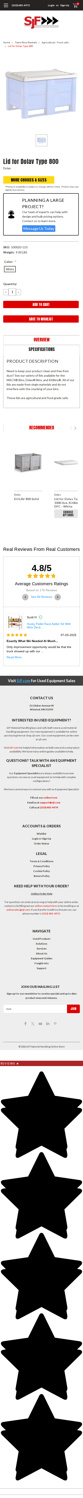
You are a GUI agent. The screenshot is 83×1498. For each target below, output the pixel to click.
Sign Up (64, 5)
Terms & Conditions (41, 861)
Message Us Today (38, 228)
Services (42, 948)
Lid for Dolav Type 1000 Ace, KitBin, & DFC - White (68, 502)
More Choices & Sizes (28, 180)
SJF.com (23, 680)
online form (50, 797)
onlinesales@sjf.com (18, 909)
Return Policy (42, 876)
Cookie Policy (41, 871)
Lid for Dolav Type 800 (20, 46)
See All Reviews (41, 596)
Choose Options (68, 513)
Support (41, 968)
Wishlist (41, 833)
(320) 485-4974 (49, 807)
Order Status (41, 843)
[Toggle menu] (6, 7)
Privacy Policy (41, 866)
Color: (10, 261)
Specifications (42, 349)
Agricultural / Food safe (55, 42)
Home (6, 42)
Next (75, 428)
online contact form (46, 905)
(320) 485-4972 (21, 5)
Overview (42, 339)
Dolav (7, 168)
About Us (41, 953)
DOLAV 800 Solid (26, 499)
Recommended (41, 427)
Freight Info (41, 963)
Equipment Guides (41, 958)
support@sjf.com (50, 802)
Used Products (41, 938)
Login (51, 5)
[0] (72, 5)
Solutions (41, 943)
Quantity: (10, 284)
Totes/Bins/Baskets (26, 42)
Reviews (9, 1063)
